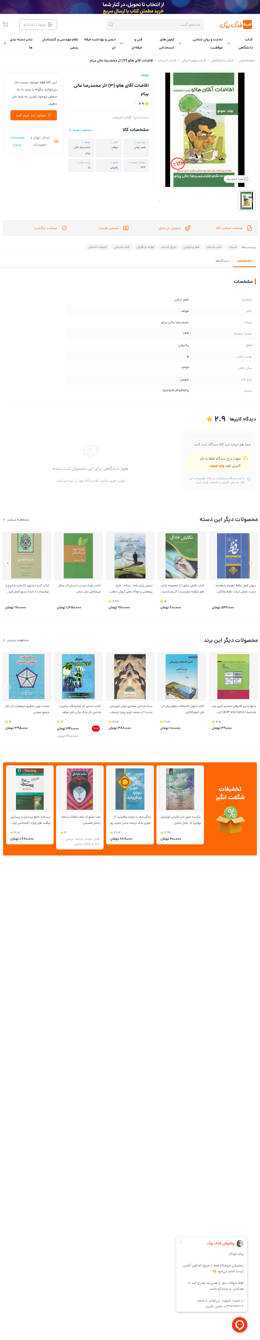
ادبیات (233, 247)
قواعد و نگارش (145, 247)
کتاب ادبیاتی (122, 247)
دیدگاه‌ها (222, 260)
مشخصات (244, 260)
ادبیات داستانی (97, 247)
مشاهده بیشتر (18, 519)
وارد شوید (217, 465)
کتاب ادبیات (121, 117)
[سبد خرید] (5, 25)
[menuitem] (240, 43)
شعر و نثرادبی (191, 247)
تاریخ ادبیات (168, 247)
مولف (145, 74)
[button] (8, 563)
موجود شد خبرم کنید (31, 115)
